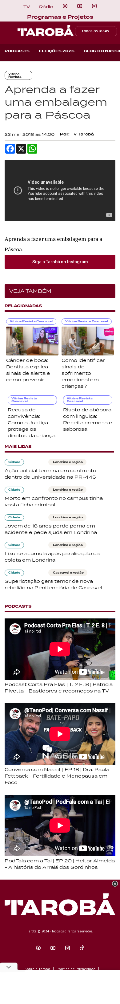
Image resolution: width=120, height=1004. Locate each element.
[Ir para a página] (65, 6)
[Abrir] (79, 6)
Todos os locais (95, 31)
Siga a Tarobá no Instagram (60, 261)
